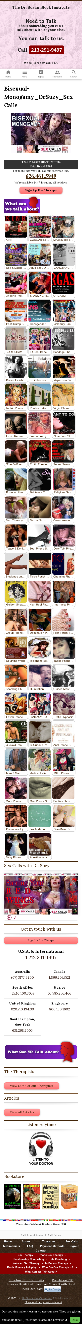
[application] (41, 894)
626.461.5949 (41, 176)
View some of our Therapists (32, 1086)
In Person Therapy (56, 1263)
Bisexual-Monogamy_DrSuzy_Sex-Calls (39, 97)
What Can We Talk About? (41, 1271)
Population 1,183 (62, 1280)
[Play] (9, 917)
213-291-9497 (46, 50)
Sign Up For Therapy (41, 190)
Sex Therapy (25, 1255)
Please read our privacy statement (43, 1302)
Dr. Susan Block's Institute (37, 1298)
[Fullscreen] (15, 917)
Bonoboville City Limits (26, 1280)
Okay (75, 1320)
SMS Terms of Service (32, 1234)
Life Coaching (58, 1259)
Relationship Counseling (29, 1259)
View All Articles (22, 1112)
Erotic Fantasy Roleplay (21, 1267)
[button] (41, 894)
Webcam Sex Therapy (26, 1263)
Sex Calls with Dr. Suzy (26, 865)
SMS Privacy (54, 1234)
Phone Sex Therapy (51, 1255)
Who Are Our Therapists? (57, 1267)
